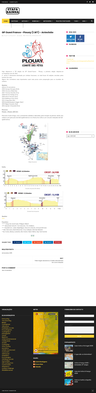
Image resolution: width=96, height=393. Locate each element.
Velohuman (5, 354)
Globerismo (5, 367)
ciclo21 (4, 335)
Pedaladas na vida (8, 328)
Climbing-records (7, 359)
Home (6, 21)
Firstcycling (5, 319)
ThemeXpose (12, 390)
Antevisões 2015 (36, 35)
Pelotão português (63, 21)
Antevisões (47, 21)
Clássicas (16, 25)
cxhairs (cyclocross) (8, 350)
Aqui (3, 218)
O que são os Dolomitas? (83, 354)
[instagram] (93, 2)
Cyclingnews (6, 324)
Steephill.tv (5, 355)
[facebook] (87, 2)
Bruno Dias (39, 364)
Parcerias (5, 2)
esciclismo (5, 348)
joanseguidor (6, 333)
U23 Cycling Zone (7, 363)
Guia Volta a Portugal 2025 (83, 346)
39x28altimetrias (7, 370)
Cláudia (38, 367)
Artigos (25, 21)
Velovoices (5, 326)
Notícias (14, 21)
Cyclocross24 (6, 365)
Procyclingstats (7, 330)
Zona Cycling (6, 346)
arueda (4, 343)
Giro (84, 21)
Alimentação (14, 2)
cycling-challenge (8, 368)
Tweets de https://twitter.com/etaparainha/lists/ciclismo (80, 61)
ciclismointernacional (9, 339)
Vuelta (6, 25)
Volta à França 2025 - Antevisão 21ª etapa (82, 364)
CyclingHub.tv (6, 332)
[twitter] (90, 2)
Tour (76, 21)
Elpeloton (5, 337)
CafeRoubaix (6, 341)
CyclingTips (5, 344)
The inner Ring (6, 321)
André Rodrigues (41, 362)
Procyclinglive (6, 357)
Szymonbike (6, 361)
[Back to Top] (92, 390)
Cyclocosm (5, 352)
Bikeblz (4, 322)
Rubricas (35, 21)
